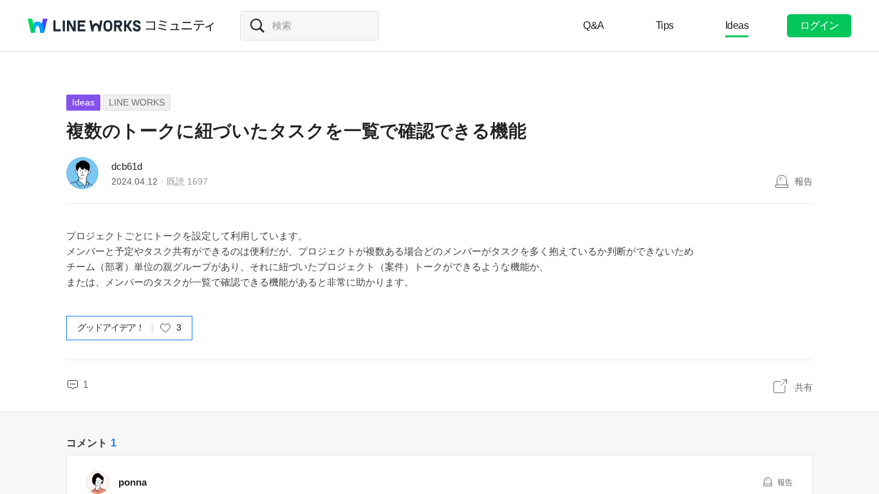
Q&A (593, 25)
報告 (804, 181)
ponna (132, 482)
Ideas (737, 25)
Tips (665, 25)
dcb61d (126, 166)
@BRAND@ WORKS (84, 26)
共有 (804, 387)
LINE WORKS (137, 102)
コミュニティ (180, 26)
